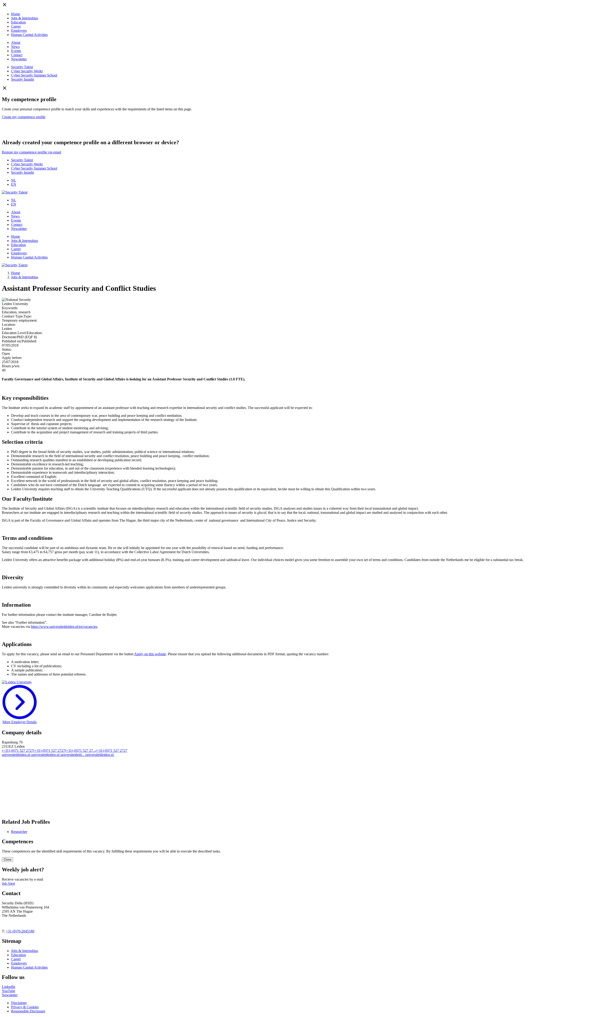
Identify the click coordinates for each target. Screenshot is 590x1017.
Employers (19, 30)
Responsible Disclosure (28, 1011)
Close (7, 859)
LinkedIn (8, 987)
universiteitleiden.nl (16, 755)
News (15, 47)
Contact (16, 55)
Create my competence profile (23, 117)
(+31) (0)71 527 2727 (17, 750)
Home (15, 14)
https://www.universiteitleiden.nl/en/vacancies (64, 627)
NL (13, 180)
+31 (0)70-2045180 (20, 931)
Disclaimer (19, 1003)
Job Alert (8, 883)
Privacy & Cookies (25, 1007)
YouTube (8, 991)
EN (13, 184)
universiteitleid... (72, 755)
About (15, 42)
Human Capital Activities (29, 35)
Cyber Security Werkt (27, 71)
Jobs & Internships (24, 18)
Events (16, 51)
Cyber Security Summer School (34, 75)
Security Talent (22, 67)
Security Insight (22, 79)
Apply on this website (150, 654)
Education (18, 22)
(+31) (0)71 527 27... (80, 750)
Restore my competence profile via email (31, 152)
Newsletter (19, 59)
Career (16, 26)
